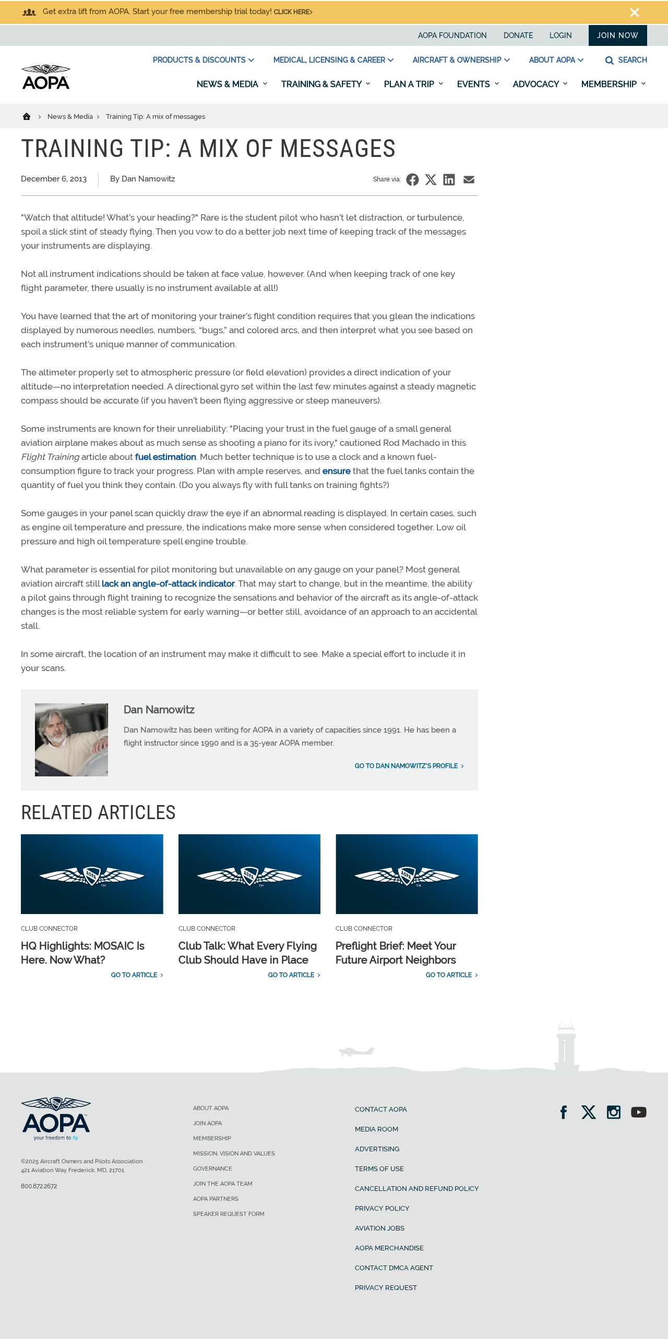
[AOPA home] (46, 87)
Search (631, 60)
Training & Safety (322, 84)
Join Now (618, 35)
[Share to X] (430, 179)
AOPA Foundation (452, 35)
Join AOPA (207, 1123)
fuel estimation (165, 457)
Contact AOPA (381, 1109)
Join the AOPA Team (223, 1183)
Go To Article (134, 975)
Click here (291, 12)
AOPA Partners (215, 1199)
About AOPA (552, 60)
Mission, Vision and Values (234, 1153)
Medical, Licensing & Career (329, 60)
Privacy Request (386, 1288)
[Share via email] (468, 179)
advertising (377, 1149)
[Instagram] (617, 1113)
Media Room (376, 1129)
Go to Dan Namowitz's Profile (406, 766)
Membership (610, 84)
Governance (212, 1168)
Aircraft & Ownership (457, 60)
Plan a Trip (410, 84)
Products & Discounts (199, 60)
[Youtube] (638, 1113)
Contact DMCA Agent (394, 1268)
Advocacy (536, 84)
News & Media (228, 84)
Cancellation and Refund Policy (417, 1188)
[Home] (33, 116)
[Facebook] (567, 1113)
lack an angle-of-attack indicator (168, 583)
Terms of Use (379, 1169)
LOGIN (561, 35)
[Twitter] (592, 1113)
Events (474, 84)
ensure (337, 471)
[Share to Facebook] (412, 179)
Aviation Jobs (379, 1228)
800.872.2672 (39, 1186)
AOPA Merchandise (389, 1248)
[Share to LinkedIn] (449, 179)
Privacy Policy (382, 1208)
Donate (518, 35)
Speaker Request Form (229, 1214)
